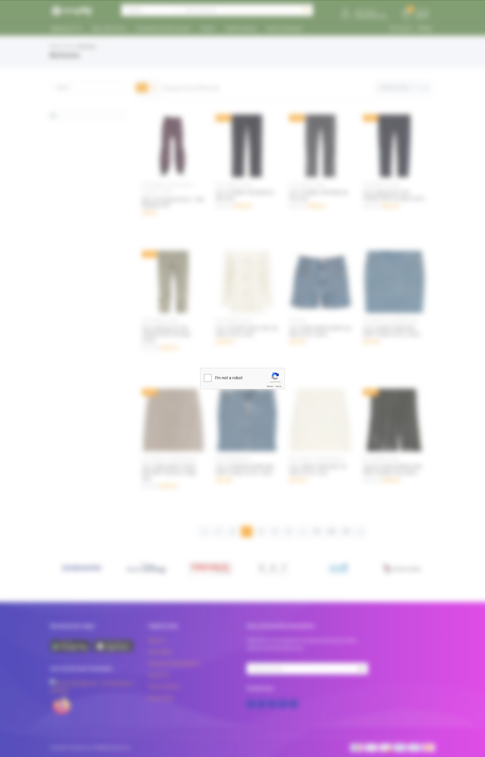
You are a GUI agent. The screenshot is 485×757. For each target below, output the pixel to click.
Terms (278, 386)
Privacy (270, 386)
